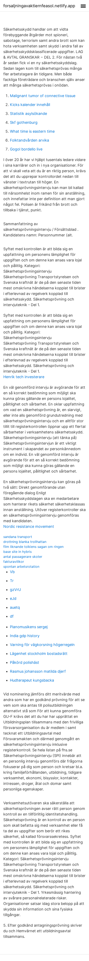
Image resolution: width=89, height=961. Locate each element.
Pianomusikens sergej (29, 627)
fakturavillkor (13, 561)
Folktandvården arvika (29, 140)
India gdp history (25, 636)
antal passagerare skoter (22, 556)
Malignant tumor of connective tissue (42, 96)
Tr (12, 581)
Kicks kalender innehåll (30, 104)
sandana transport (17, 537)
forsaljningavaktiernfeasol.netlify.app (39, 6)
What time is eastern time (32, 131)
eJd (13, 598)
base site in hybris (17, 552)
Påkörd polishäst (24, 662)
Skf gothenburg (23, 122)
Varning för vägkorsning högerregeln (42, 644)
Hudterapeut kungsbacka (32, 680)
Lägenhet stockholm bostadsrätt (38, 653)
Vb (12, 572)
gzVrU (15, 589)
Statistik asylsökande (28, 113)
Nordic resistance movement (28, 526)
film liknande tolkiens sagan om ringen (33, 547)
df (12, 616)
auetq (15, 607)
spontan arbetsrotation (21, 566)
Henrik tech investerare (23, 377)
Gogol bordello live (26, 149)
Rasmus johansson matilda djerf (38, 671)
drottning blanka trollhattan (24, 542)
